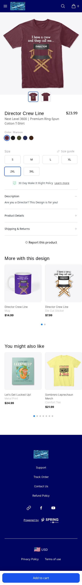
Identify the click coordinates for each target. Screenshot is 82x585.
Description (12, 196)
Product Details (14, 215)
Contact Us (41, 486)
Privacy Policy (30, 559)
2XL (12, 171)
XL (69, 159)
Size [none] (7, 151)
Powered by (31, 520)
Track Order (41, 476)
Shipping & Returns (17, 229)
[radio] (13, 159)
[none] (65, 151)
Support (41, 467)
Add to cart (41, 578)
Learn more (62, 183)
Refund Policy (41, 495)
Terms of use (53, 559)
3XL (31, 171)
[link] (23, 283)
